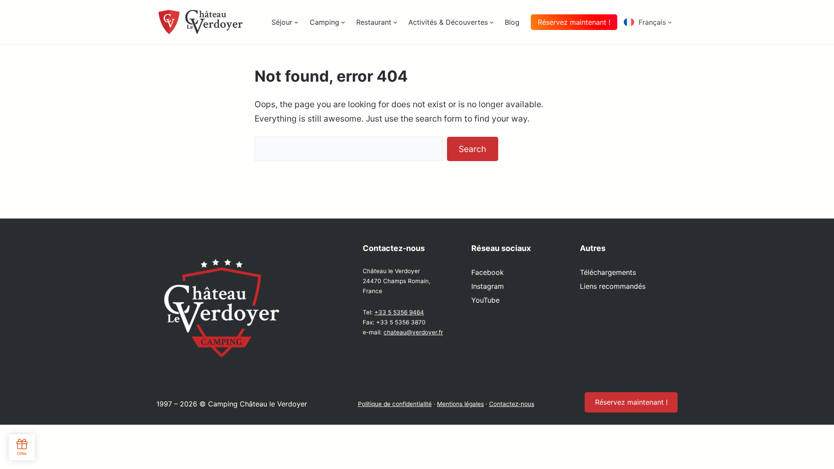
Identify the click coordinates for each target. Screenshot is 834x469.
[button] (651, 22)
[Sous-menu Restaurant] (395, 22)
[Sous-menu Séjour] (296, 22)
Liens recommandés (612, 286)
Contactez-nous (511, 403)
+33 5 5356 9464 (399, 312)
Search (472, 149)
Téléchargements (608, 272)
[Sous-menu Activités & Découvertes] (492, 22)
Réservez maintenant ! (574, 22)
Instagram (487, 286)
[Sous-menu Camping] (343, 22)
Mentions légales (460, 403)
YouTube (485, 300)
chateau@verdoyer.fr (413, 332)
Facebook (487, 272)
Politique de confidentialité (395, 403)
